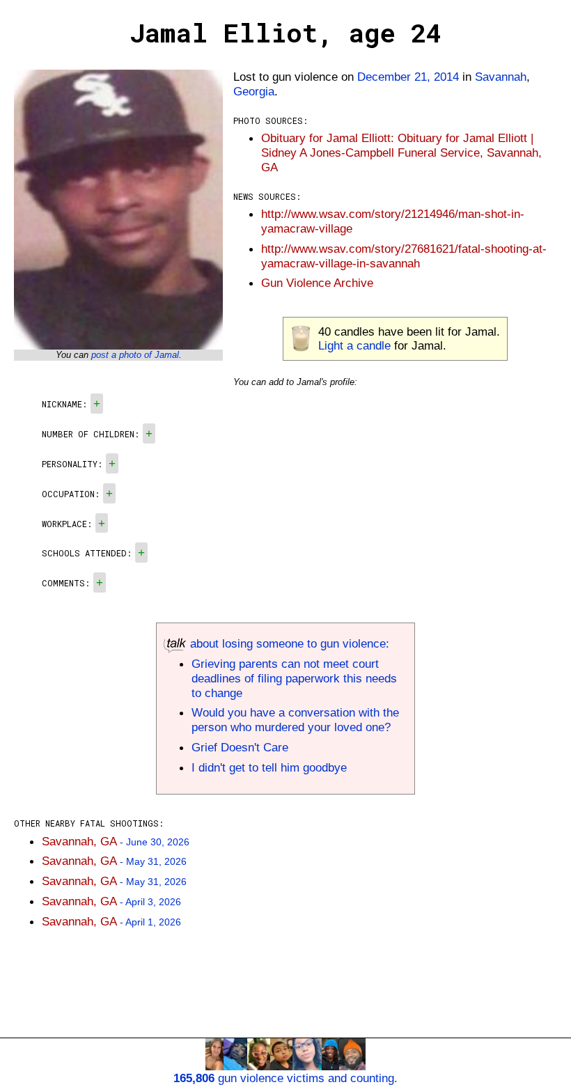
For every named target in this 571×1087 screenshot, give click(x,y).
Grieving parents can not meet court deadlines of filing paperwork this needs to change (294, 678)
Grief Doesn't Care (239, 747)
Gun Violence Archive (317, 283)
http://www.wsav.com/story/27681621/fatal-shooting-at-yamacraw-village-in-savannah (404, 256)
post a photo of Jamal (135, 355)
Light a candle (354, 345)
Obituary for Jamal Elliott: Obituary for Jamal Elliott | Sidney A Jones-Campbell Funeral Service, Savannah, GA (401, 152)
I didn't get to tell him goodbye (269, 767)
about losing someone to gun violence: (288, 643)
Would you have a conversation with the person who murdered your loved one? (295, 719)
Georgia (253, 91)
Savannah (500, 77)
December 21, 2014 (408, 77)
